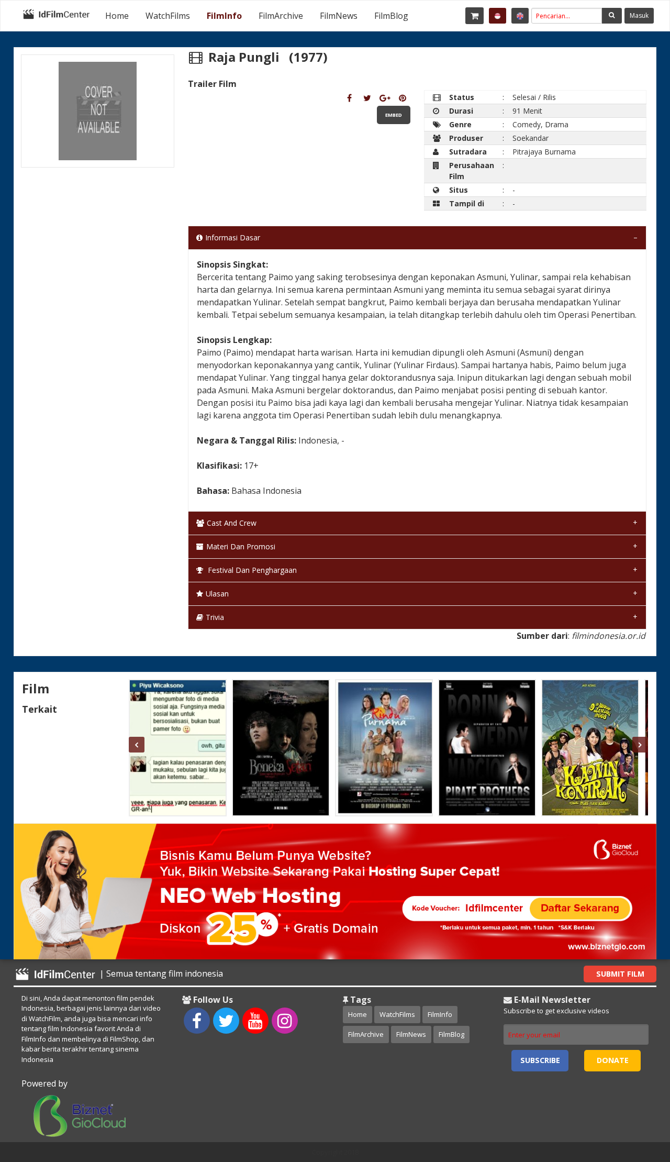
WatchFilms (168, 15)
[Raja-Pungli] (349, 98)
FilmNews (339, 15)
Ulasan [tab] (217, 594)
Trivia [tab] (215, 617)
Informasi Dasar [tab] (232, 237)
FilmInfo (224, 15)
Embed (393, 115)
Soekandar (530, 138)
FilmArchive (281, 15)
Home (117, 15)
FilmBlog (391, 15)
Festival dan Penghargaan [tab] (251, 570)
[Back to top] (636, 1096)
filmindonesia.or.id (608, 635)
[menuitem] (117, 16)
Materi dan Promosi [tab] (240, 546)
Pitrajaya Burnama (544, 152)
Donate (613, 1060)
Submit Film (620, 974)
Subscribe (540, 1060)
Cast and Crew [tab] (231, 523)
